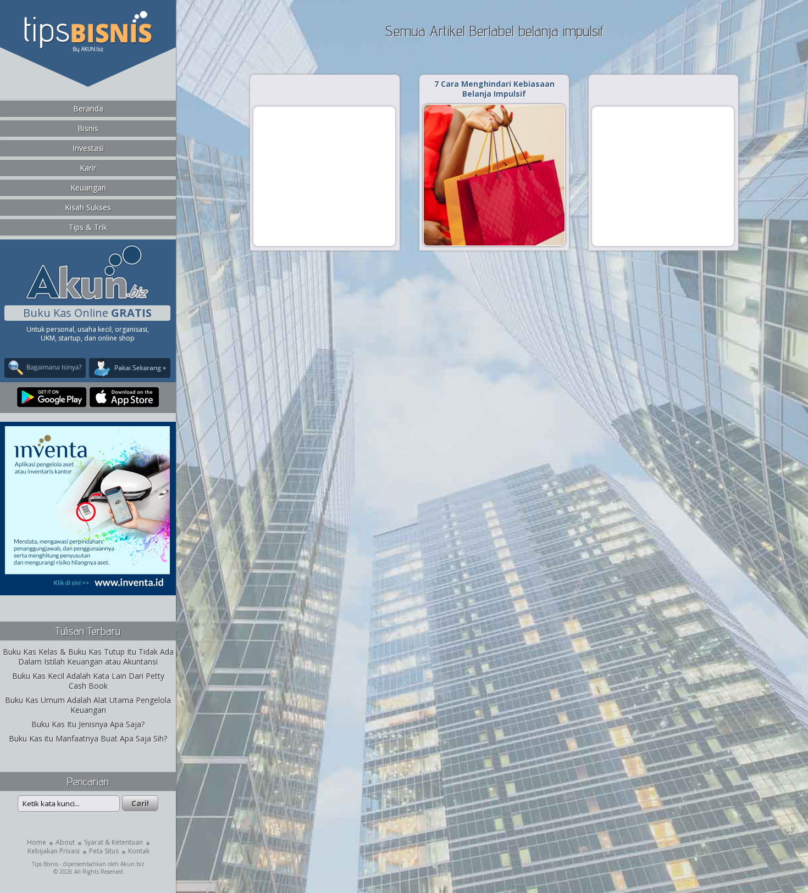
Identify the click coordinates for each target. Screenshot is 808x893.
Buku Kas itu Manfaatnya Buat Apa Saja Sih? (88, 738)
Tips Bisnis (45, 864)
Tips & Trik (88, 227)
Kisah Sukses (88, 207)
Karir (88, 168)
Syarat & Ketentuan (113, 842)
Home (36, 842)
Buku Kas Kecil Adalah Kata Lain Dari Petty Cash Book (88, 681)
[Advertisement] (324, 175)
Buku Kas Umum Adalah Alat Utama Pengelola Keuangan (88, 705)
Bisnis (88, 128)
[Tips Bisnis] (87, 50)
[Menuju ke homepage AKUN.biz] (87, 298)
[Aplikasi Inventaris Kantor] (87, 588)
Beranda (88, 108)
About (65, 842)
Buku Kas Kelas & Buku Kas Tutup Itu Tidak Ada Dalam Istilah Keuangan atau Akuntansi (88, 656)
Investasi (88, 148)
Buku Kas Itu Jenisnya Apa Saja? (88, 724)
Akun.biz (132, 864)
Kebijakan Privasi (53, 851)
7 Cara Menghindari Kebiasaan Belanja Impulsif (494, 89)
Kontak (139, 851)
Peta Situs (104, 851)
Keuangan (88, 187)
